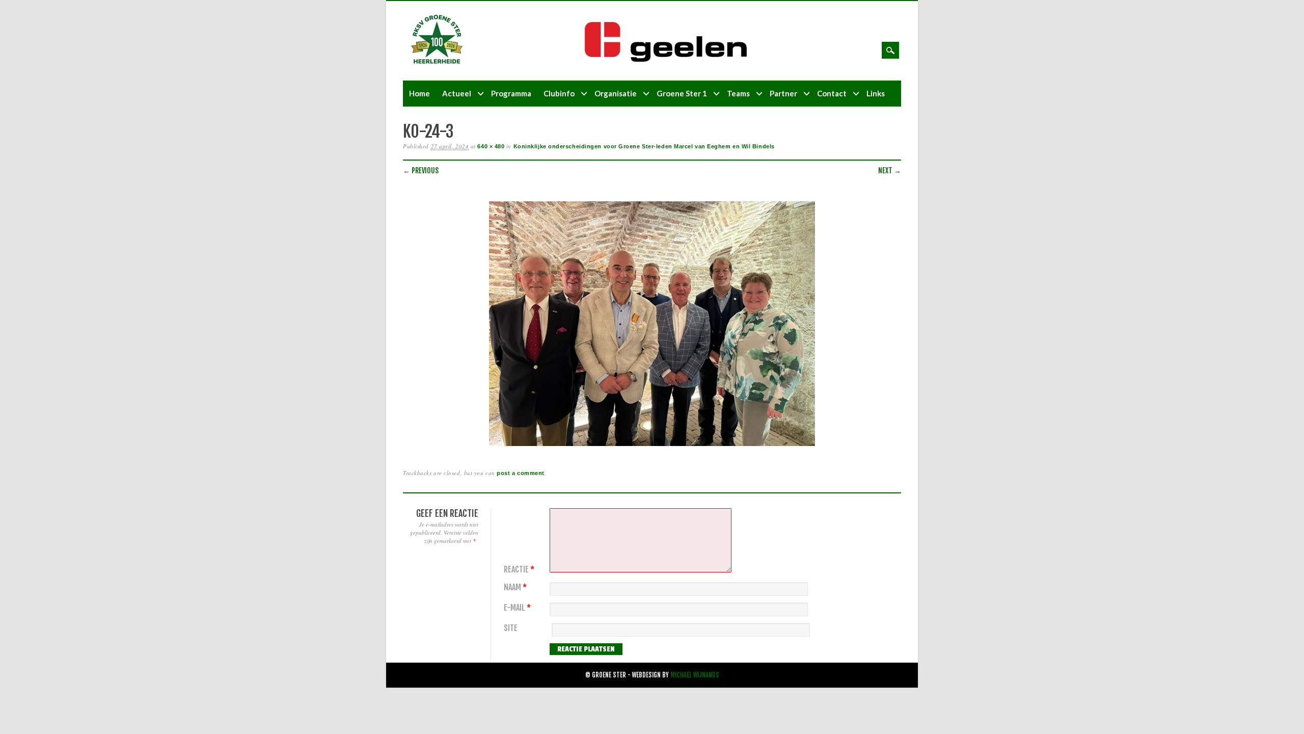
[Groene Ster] (437, 62)
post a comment (521, 473)
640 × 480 (490, 146)
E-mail (517, 608)
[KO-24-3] (652, 446)
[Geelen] (674, 59)
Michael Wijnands (694, 675)
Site (511, 628)
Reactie (519, 569)
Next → (889, 170)
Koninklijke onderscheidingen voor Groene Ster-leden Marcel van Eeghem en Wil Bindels (644, 146)
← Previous (421, 170)
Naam (515, 587)
